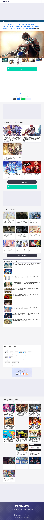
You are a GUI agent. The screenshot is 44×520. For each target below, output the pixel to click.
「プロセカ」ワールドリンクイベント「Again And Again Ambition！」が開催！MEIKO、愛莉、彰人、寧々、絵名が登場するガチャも (9, 414)
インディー (6, 352)
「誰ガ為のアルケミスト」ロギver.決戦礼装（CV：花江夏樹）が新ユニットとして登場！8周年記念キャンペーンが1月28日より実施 (31, 139)
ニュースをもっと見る (22, 255)
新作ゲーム (5, 401)
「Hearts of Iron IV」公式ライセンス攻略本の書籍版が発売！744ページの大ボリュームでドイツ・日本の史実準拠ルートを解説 (22, 414)
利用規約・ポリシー (19, 509)
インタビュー (17, 359)
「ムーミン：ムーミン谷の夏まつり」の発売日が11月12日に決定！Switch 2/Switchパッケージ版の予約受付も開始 (21, 466)
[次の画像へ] (22, 44)
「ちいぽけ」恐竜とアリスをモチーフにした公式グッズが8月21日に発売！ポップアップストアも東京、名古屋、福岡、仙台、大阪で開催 (9, 221)
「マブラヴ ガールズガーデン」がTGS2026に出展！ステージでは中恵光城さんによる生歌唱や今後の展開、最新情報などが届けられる (34, 453)
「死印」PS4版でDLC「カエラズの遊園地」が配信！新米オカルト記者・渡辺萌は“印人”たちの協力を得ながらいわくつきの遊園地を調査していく (9, 235)
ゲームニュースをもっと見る (34, 325)
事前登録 (9, 349)
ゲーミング (30, 352)
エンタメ (10, 354)
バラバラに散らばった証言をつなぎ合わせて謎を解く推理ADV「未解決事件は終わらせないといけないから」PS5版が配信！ (21, 235)
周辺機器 (25, 352)
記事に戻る (22, 93)
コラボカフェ (19, 354)
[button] (1, 61)
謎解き (6, 354)
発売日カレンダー (7, 362)
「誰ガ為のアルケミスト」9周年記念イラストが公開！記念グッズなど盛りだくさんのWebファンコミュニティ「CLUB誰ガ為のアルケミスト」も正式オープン (12, 139)
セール (6, 364)
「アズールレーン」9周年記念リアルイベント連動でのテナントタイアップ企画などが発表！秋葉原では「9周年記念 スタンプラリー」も (9, 249)
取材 (5, 359)
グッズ (14, 354)
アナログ (16, 352)
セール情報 (11, 401)
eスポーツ (11, 357)
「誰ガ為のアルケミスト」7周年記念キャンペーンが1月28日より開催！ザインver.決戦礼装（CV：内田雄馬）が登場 (12, 157)
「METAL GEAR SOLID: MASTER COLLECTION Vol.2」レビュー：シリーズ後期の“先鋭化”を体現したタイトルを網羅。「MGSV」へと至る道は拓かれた (21, 222)
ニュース (6, 21)
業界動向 (6, 357)
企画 (25, 359)
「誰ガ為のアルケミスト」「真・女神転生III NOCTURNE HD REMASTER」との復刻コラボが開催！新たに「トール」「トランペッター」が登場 (22, 26)
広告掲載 (28, 509)
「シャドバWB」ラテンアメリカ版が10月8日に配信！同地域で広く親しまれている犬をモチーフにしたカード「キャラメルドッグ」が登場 (9, 427)
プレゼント (10, 364)
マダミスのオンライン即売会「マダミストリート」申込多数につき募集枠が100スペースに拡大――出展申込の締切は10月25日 (9, 480)
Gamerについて (12, 509)
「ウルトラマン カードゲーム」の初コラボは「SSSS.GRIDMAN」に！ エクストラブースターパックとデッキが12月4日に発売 (34, 221)
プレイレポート (10, 359)
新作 (5, 349)
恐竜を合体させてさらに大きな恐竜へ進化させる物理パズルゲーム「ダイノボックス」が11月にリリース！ (34, 235)
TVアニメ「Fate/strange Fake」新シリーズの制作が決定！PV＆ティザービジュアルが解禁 (34, 249)
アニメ (24, 354)
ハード (21, 352)
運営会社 (32, 509)
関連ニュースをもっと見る (22, 182)
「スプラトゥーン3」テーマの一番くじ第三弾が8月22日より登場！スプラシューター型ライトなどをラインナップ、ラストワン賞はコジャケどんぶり (21, 440)
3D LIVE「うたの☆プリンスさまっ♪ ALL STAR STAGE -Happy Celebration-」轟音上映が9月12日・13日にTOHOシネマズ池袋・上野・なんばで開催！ (22, 249)
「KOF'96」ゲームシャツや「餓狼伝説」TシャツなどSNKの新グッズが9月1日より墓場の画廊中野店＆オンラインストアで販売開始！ (34, 466)
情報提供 (25, 509)
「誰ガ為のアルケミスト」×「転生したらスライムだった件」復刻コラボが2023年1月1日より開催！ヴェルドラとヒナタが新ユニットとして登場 (12, 175)
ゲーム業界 (24, 401)
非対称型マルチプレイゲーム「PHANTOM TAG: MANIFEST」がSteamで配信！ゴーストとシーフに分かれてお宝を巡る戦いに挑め (9, 466)
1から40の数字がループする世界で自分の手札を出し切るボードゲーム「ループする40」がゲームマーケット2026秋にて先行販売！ (9, 440)
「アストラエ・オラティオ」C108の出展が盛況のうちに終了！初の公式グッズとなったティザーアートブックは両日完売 (34, 414)
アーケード (12, 352)
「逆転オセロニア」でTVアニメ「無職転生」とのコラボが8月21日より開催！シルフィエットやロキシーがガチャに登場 (22, 453)
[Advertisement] (22, 11)
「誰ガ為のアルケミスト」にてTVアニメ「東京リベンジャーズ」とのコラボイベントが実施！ (31, 175)
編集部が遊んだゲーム (15, 362)
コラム (22, 359)
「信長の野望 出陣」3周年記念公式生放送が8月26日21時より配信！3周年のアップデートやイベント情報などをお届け (34, 440)
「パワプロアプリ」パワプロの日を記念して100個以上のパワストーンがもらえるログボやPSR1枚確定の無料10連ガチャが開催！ (34, 427)
